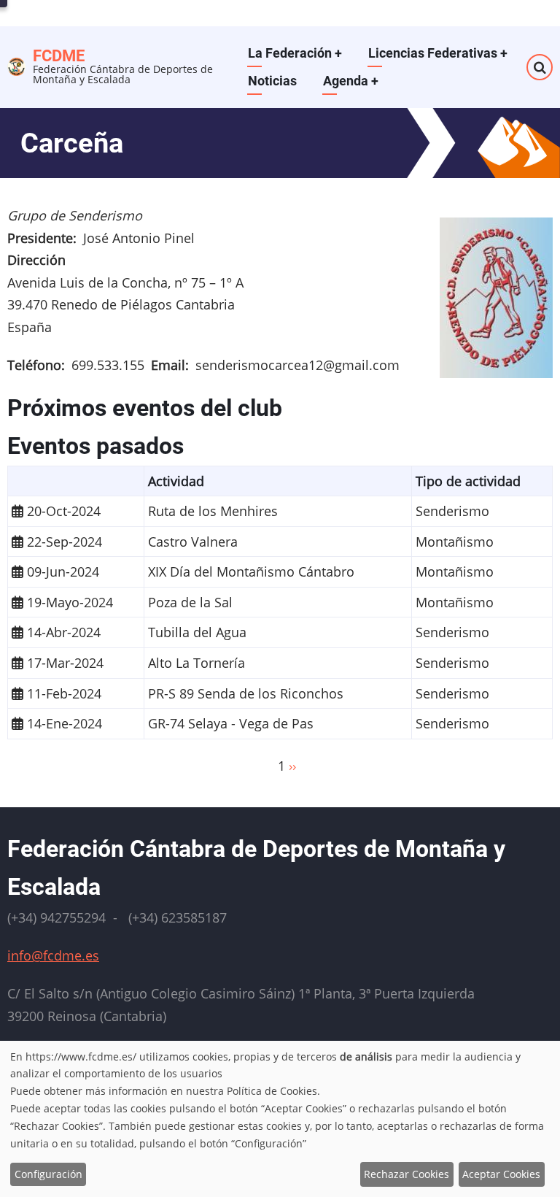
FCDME (59, 56)
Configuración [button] (48, 1174)
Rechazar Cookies (406, 1174)
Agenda (350, 80)
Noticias (272, 80)
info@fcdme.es (53, 955)
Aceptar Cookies (501, 1174)
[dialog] (280, 1119)
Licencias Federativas (438, 53)
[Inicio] (16, 65)
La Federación (295, 53)
